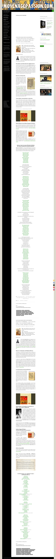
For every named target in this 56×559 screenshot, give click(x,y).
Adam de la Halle (26, 346)
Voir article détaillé (49, 26)
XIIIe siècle (31, 554)
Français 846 (31, 312)
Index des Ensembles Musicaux (6, 52)
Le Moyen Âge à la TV (5, 29)
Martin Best (22, 313)
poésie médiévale (19, 554)
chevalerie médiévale (32, 549)
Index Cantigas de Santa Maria (6, 59)
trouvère (30, 314)
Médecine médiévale (5, 32)
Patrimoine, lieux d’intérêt (6, 26)
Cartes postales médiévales (6, 66)
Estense (23, 550)
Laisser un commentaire (30, 326)
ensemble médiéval (19, 312)
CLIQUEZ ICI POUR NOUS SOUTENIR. (45, 39)
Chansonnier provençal (26, 549)
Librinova (48, 23)
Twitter (42, 35)
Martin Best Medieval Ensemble (24, 551)
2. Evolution (45, 82)
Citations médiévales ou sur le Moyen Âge (6, 37)
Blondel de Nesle (18, 37)
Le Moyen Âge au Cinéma (6, 27)
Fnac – (50, 22)
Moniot (30, 551)
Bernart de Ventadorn (26, 443)
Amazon (52, 22)
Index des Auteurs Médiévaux (6, 45)
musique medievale (19, 314)
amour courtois (19, 310)
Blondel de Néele (27, 310)
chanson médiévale (19, 311)
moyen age (26, 313)
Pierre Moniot (28, 553)
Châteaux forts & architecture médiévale (6, 15)
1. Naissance (41, 82)
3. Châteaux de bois (49, 82)
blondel (23, 310)
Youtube (44, 35)
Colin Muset (22, 346)
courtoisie (29, 311)
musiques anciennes (19, 553)
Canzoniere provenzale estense (26, 548)
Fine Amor (27, 312)
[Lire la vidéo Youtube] (25, 115)
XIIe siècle (22, 315)
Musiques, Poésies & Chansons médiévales (6, 17)
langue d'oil (18, 313)
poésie (23, 314)
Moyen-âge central (31, 313)
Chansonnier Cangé (25, 311)
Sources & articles (5, 35)
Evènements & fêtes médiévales (5, 19)
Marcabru (28, 442)
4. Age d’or (41, 83)
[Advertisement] (25, 27)
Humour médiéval (5, 24)
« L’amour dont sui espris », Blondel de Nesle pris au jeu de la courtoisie (25, 40)
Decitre (50, 23)
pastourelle (24, 553)
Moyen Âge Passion (6, 10)
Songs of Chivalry (18, 451)
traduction (26, 314)
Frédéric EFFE (24, 326)
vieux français (18, 315)
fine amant (23, 312)
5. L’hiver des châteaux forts (46, 83)
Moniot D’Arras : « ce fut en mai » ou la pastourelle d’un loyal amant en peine (25, 323)
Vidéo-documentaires (6, 21)
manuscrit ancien (32, 550)
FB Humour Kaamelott (49, 35)
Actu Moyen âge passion (6, 39)
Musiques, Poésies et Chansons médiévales (26, 37)
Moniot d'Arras (18, 320)
